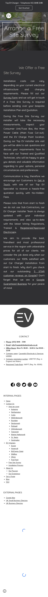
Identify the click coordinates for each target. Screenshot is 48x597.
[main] (24, 31)
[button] (3, 15)
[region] (24, 6)
